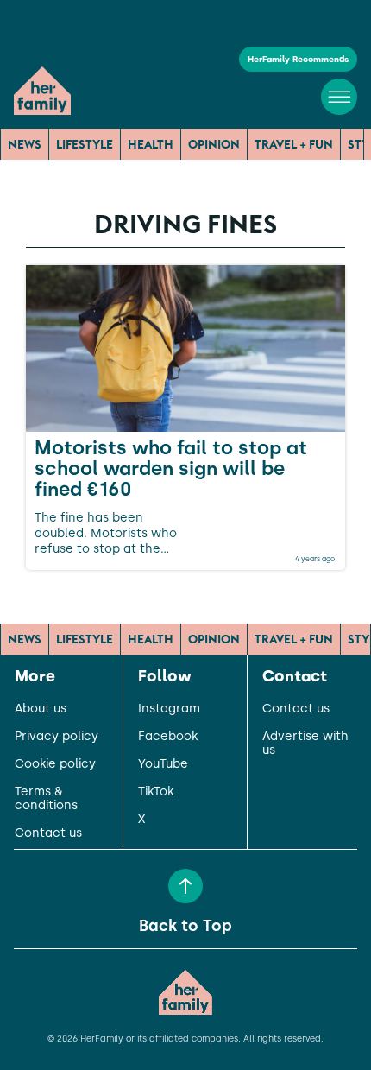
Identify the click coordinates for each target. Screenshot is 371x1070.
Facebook (168, 737)
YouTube (163, 764)
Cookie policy (55, 764)
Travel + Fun (294, 144)
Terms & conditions (46, 799)
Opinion (214, 144)
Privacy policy (56, 737)
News (24, 144)
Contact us (48, 833)
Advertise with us (305, 743)
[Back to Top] (185, 886)
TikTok (155, 792)
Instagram (169, 709)
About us (40, 709)
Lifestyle (84, 144)
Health (150, 144)
